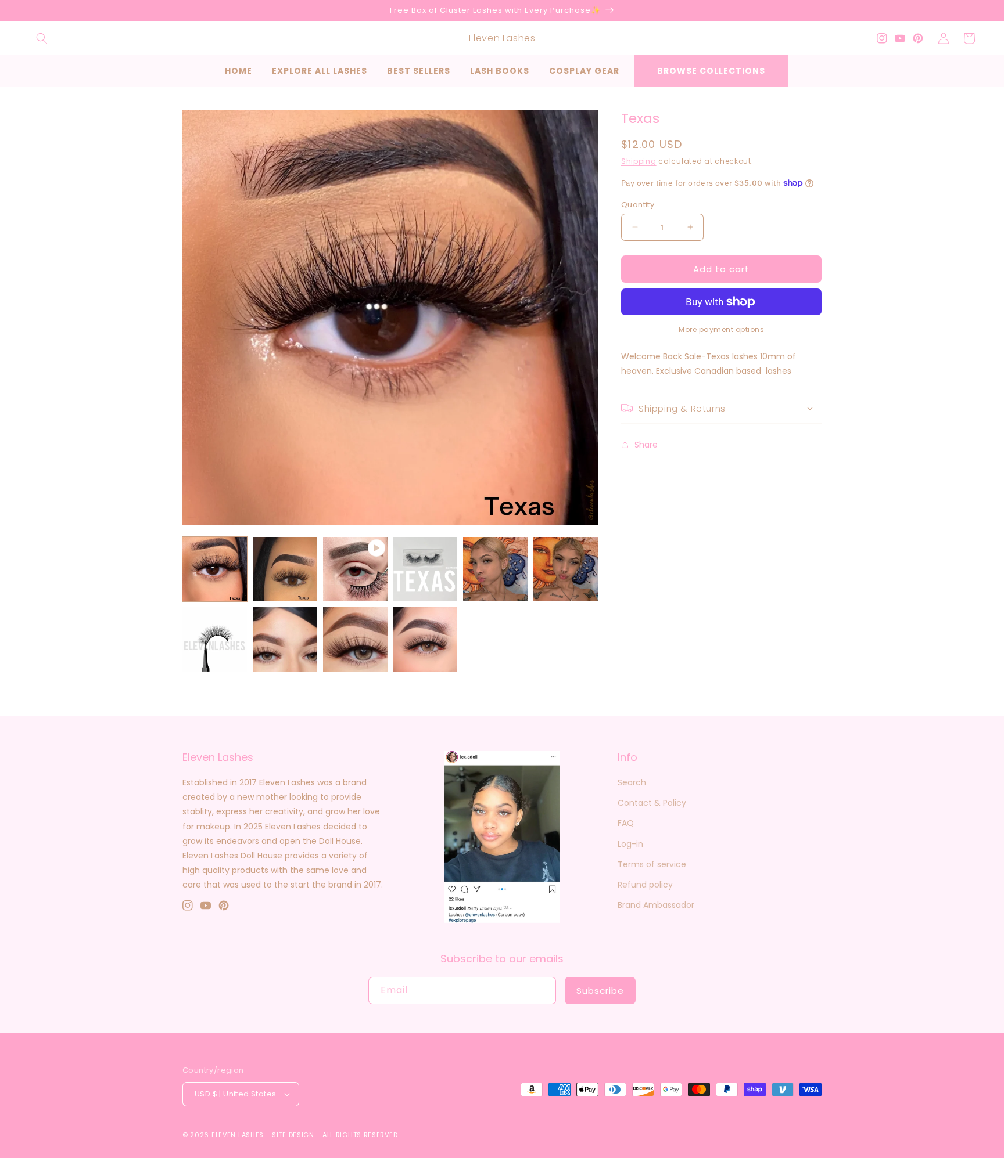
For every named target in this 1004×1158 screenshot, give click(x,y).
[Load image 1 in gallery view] (214, 569)
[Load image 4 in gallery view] (495, 569)
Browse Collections (711, 71)
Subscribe (600, 990)
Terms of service (652, 864)
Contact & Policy (652, 803)
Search (632, 782)
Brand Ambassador (656, 905)
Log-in (630, 844)
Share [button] (646, 444)
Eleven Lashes (237, 1134)
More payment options (721, 329)
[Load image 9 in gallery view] (425, 639)
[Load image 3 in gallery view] (425, 569)
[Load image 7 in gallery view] (285, 639)
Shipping (639, 161)
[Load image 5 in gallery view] (565, 569)
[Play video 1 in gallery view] (355, 569)
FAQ (626, 823)
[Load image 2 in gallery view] (285, 569)
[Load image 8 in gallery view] (355, 639)
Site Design (293, 1134)
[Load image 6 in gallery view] (214, 639)
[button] (42, 38)
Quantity (637, 204)
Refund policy (645, 884)
